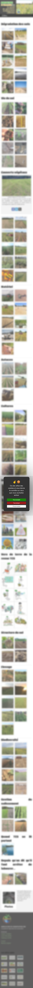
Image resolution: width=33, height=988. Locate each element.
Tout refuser (16, 503)
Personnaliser (16, 506)
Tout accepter (16, 500)
